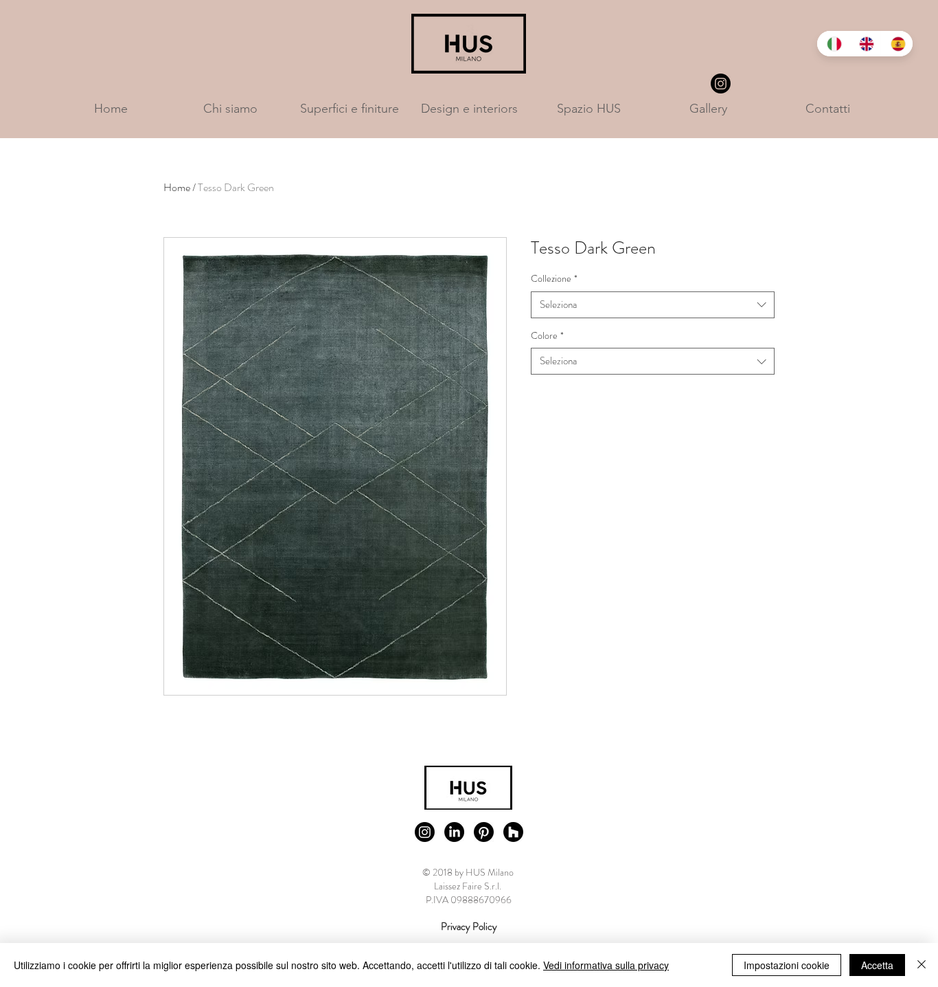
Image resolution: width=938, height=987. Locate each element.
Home (176, 187)
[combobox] (653, 304)
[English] (865, 43)
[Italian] (833, 43)
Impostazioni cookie (787, 965)
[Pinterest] (484, 832)
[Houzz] (513, 832)
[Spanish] (896, 43)
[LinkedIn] (454, 832)
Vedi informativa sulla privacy (606, 965)
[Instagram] (721, 83)
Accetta (877, 965)
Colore (547, 335)
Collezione (554, 278)
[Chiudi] (921, 965)
